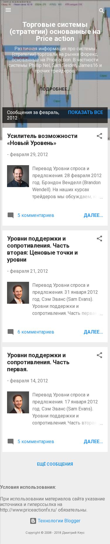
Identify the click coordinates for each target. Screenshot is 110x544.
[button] (99, 136)
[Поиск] (101, 12)
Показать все (85, 112)
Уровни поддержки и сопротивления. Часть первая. (38, 362)
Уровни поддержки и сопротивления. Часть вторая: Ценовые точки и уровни (42, 249)
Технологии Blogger (58, 521)
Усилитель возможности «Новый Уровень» (42, 139)
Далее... (93, 215)
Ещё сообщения (55, 464)
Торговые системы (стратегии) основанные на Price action (55, 31)
